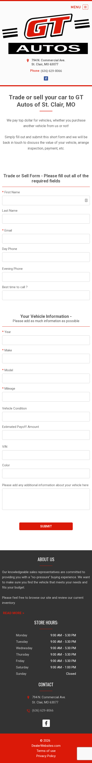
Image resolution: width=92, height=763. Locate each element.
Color (6, 465)
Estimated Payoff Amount (20, 427)
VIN (4, 447)
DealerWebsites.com (46, 746)
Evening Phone (12, 269)
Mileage (8, 388)
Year (6, 332)
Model (7, 370)
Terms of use (46, 751)
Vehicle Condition (14, 408)
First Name (11, 192)
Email (7, 230)
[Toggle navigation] (79, 7)
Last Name (10, 211)
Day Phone (9, 249)
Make (7, 350)
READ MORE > (13, 613)
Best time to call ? (15, 287)
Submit (46, 526)
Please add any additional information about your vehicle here (45, 485)
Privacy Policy (46, 756)
